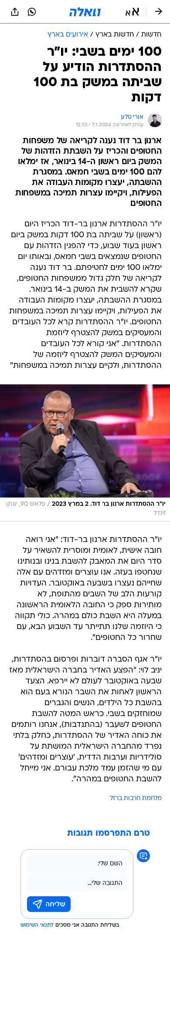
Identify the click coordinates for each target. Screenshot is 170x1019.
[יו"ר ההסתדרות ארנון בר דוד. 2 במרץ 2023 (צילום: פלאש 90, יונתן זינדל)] (85, 452)
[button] (132, 12)
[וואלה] (85, 11)
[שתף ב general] (15, 12)
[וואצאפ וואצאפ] (31, 11)
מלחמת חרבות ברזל (136, 798)
